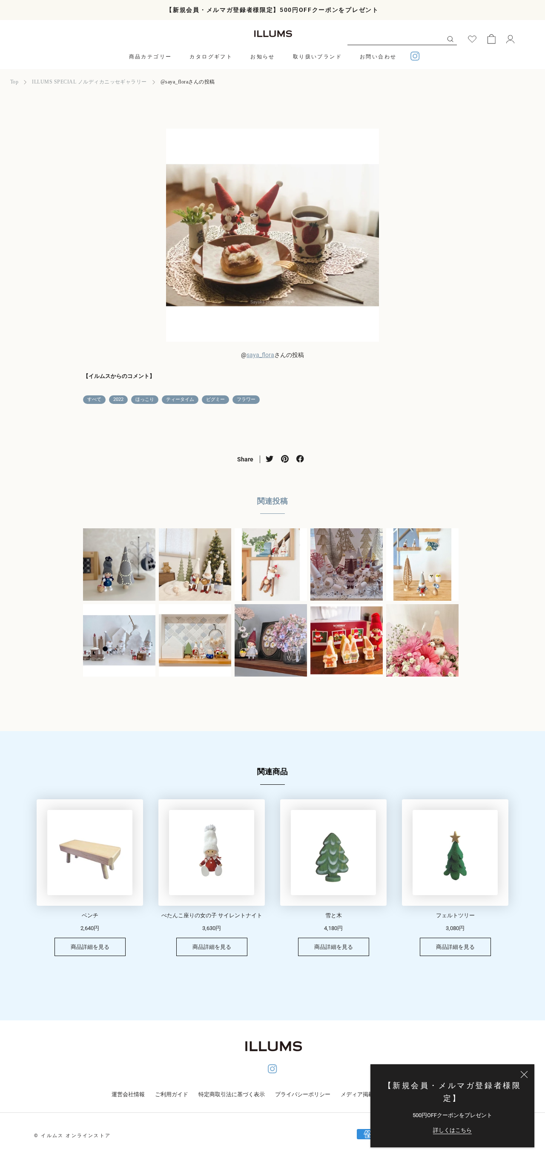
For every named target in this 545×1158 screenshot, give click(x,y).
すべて (94, 399)
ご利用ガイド (171, 1094)
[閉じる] (524, 1074)
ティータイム (180, 399)
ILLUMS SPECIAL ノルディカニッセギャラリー (89, 82)
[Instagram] (415, 57)
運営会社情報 (128, 1094)
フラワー (246, 399)
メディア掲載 (357, 1094)
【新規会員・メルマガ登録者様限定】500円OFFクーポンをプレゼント (272, 9)
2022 (118, 399)
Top (14, 82)
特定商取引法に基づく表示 (231, 1094)
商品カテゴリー (150, 57)
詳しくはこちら (452, 1130)
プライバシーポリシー (302, 1094)
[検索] (450, 38)
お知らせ (262, 57)
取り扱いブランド (317, 57)
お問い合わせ (378, 57)
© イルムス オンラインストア (72, 1135)
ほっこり (144, 399)
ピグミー (215, 399)
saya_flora (260, 354)
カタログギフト (210, 57)
